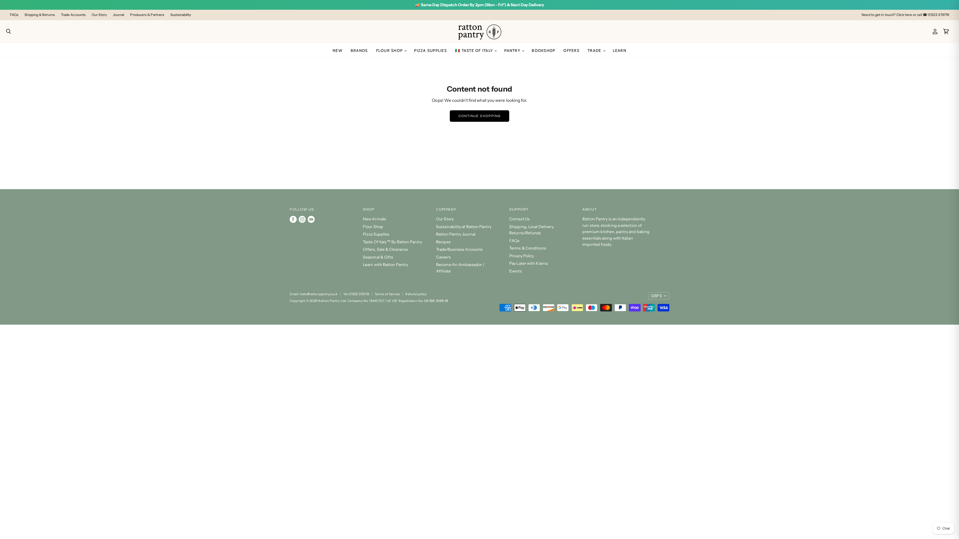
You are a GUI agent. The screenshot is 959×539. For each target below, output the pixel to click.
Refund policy (416, 294)
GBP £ (656, 295)
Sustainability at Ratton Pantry (463, 226)
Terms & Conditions (527, 248)
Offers (571, 50)
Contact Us (519, 219)
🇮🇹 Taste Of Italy (474, 50)
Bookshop (543, 50)
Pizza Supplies (430, 50)
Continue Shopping (480, 116)
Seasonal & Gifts (378, 257)
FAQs (14, 15)
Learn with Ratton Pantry (385, 264)
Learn (619, 50)
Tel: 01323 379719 (356, 294)
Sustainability (180, 15)
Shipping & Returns (39, 15)
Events (515, 271)
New (337, 50)
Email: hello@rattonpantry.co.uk (314, 294)
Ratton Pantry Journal (456, 234)
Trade (595, 50)
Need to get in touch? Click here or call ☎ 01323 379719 (905, 15)
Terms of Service (387, 294)
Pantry (512, 50)
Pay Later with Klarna (528, 263)
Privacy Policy (521, 256)
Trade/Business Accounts (459, 249)
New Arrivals (374, 219)
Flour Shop (390, 50)
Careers (443, 257)
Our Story (99, 15)
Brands (359, 50)
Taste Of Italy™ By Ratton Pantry (392, 242)
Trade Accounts (73, 15)
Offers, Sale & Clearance (385, 249)
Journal (118, 15)
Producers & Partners (147, 15)
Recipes (443, 242)
